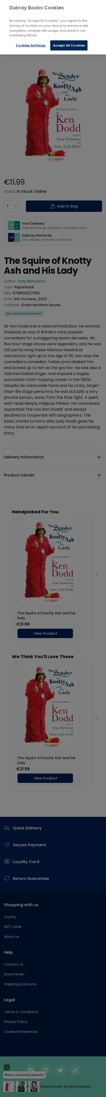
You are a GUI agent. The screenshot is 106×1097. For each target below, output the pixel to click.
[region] (53, 27)
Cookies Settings (30, 45)
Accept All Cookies (69, 45)
